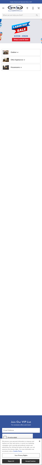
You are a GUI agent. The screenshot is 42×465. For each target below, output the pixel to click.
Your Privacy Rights (21, 455)
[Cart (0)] (38, 8)
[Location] (27, 8)
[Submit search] (37, 15)
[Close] (39, 441)
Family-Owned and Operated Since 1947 (21, 2)
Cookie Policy (17, 451)
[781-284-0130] (33, 8)
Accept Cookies (30, 461)
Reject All (11, 461)
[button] (3, 8)
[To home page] (15, 8)
